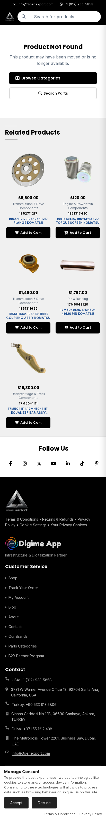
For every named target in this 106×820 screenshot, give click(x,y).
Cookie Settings (33, 525)
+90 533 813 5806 (41, 704)
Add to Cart (31, 232)
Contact (15, 626)
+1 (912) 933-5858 (78, 4)
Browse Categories (40, 78)
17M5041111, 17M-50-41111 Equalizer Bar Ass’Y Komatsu (28, 413)
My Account (18, 597)
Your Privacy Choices (69, 525)
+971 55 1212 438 (37, 729)
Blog (12, 607)
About (13, 617)
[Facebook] (10, 464)
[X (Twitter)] (39, 464)
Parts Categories (22, 646)
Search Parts (55, 93)
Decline (44, 803)
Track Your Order (23, 587)
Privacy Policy (91, 814)
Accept (16, 803)
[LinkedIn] (68, 464)
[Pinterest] (97, 464)
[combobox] (65, 17)
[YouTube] (53, 464)
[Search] (23, 16)
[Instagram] (25, 464)
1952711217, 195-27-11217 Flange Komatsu (28, 221)
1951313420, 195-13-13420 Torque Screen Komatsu (78, 221)
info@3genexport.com (36, 4)
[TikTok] (82, 464)
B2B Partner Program (26, 656)
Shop (12, 578)
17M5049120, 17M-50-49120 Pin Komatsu (77, 312)
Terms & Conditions (21, 519)
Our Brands (18, 636)
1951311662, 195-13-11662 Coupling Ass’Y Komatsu (28, 316)
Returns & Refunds (58, 519)
